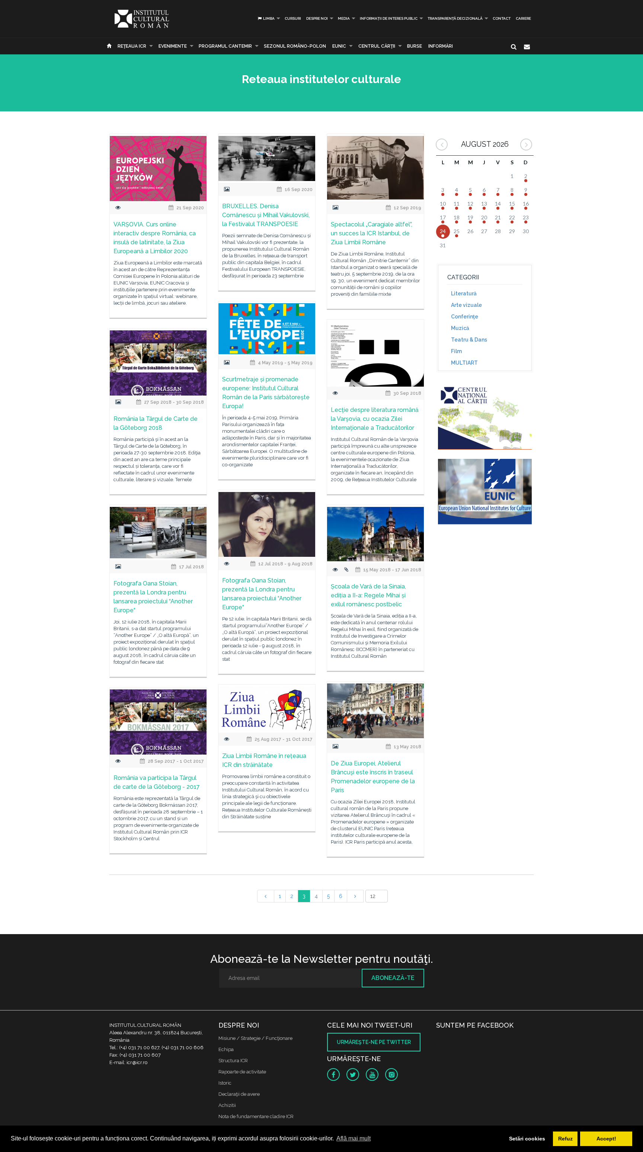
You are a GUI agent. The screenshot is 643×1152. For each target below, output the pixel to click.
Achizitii (227, 1105)
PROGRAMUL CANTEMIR (225, 46)
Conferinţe (464, 317)
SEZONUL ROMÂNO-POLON (295, 46)
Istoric (224, 1083)
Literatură (464, 293)
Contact (502, 18)
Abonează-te (393, 977)
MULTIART (464, 363)
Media (344, 18)
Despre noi (317, 18)
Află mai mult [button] (353, 1138)
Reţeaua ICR (132, 46)
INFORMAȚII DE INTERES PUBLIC (389, 18)
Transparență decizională (455, 18)
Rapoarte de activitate (242, 1072)
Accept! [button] (606, 1139)
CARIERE (523, 18)
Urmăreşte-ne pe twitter (374, 1042)
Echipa (226, 1049)
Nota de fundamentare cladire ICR (256, 1116)
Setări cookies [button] (527, 1139)
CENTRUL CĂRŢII (376, 46)
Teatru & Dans (469, 340)
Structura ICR (233, 1060)
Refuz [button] (565, 1139)
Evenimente (173, 46)
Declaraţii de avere (239, 1094)
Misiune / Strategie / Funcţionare (255, 1038)
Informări (440, 46)
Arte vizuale (466, 305)
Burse (414, 46)
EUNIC (339, 46)
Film (456, 351)
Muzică (460, 328)
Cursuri (293, 18)
